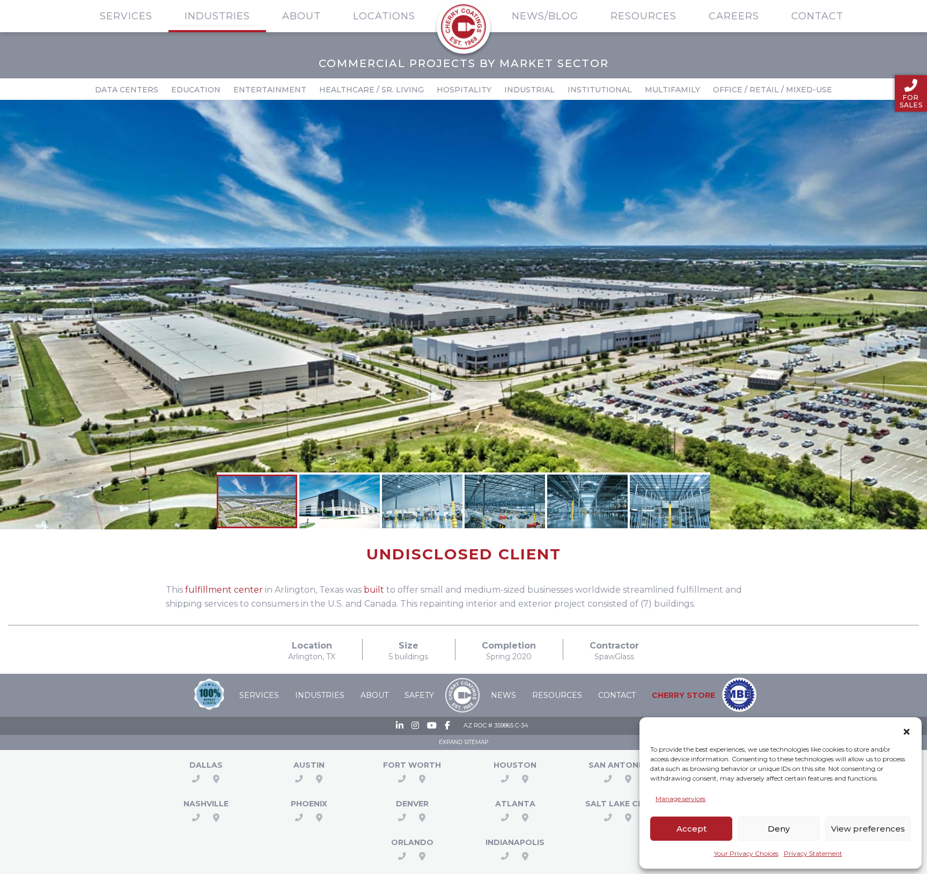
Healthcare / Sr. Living (371, 89)
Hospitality (464, 89)
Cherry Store (683, 695)
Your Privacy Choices (746, 853)
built (374, 590)
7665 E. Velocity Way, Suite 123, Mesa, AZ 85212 (319, 817)
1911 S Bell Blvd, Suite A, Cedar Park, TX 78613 (319, 779)
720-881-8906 (401, 817)
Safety (419, 695)
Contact (817, 16)
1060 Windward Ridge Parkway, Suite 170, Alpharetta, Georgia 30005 (525, 817)
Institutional (600, 89)
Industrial (529, 89)
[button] (906, 729)
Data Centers (126, 89)
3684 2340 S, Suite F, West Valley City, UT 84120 (628, 817)
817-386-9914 (401, 779)
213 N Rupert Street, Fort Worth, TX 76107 (422, 779)
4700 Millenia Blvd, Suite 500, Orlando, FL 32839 (422, 856)
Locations (384, 16)
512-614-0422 (298, 779)
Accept (691, 829)
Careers (734, 16)
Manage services (680, 799)
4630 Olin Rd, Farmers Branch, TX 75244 (216, 779)
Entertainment (269, 89)
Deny (779, 829)
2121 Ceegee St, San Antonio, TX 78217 (628, 779)
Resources (643, 16)
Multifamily (672, 89)
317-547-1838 (504, 856)
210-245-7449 (607, 779)
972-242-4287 (195, 779)
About (301, 16)
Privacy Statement (813, 853)
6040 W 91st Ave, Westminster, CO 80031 (422, 817)
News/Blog (545, 16)
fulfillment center (224, 590)
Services (126, 16)
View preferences (868, 829)
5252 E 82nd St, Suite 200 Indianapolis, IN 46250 (525, 856)
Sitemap (476, 742)
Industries (217, 16)
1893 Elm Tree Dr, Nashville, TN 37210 (216, 817)
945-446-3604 (504, 817)
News (503, 695)
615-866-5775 (195, 817)
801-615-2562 (607, 817)
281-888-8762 (504, 779)
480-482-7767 (298, 817)
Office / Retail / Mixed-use (772, 89)
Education (195, 89)
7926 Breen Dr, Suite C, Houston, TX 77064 (525, 779)
